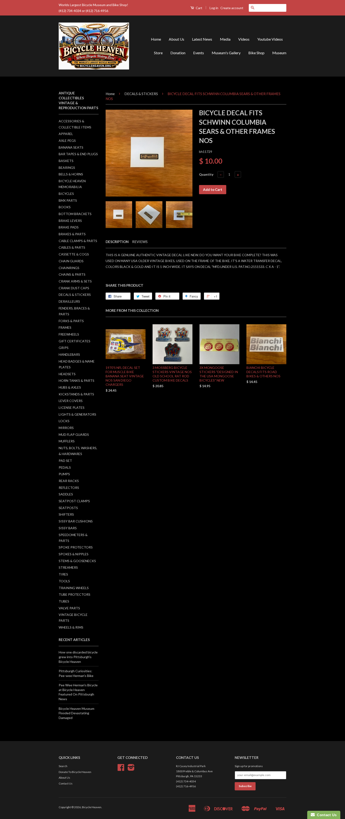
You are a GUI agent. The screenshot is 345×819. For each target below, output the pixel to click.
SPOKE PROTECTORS (76, 547)
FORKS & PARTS (71, 321)
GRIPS (64, 348)
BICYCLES (66, 194)
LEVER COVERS (71, 401)
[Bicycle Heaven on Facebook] (120, 769)
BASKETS (66, 161)
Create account (231, 8)
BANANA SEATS (71, 147)
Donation (177, 52)
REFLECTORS (69, 488)
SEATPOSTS (68, 508)
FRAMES (65, 327)
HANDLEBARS (69, 354)
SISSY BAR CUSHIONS (76, 521)
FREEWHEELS (69, 334)
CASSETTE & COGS (74, 254)
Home (156, 39)
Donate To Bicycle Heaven (75, 772)
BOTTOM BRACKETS (75, 214)
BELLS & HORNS (71, 174)
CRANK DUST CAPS (74, 288)
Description (117, 242)
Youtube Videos (270, 39)
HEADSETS (67, 374)
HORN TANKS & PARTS (76, 380)
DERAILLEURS (69, 301)
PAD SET (65, 461)
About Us (176, 39)
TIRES (63, 574)
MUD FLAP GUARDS (74, 435)
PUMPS (64, 474)
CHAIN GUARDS (71, 261)
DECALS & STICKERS (75, 295)
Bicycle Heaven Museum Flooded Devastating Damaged (76, 713)
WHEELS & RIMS (71, 627)
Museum (279, 52)
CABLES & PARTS (72, 247)
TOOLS (64, 581)
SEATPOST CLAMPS (74, 501)
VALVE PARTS (69, 608)
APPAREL (66, 134)
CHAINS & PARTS (72, 274)
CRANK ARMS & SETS (75, 281)
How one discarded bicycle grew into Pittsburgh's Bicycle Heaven (78, 656)
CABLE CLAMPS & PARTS (78, 241)
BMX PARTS (68, 200)
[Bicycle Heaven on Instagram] (131, 769)
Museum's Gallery (226, 52)
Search (63, 766)
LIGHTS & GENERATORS (77, 414)
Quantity (206, 174)
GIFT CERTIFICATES (74, 341)
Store (158, 52)
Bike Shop (256, 52)
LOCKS (64, 421)
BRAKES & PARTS (72, 234)
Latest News (202, 39)
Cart (198, 8)
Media (225, 39)
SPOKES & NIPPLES (73, 554)
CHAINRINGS (69, 268)
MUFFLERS (67, 441)
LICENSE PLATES (71, 408)
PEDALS (65, 467)
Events (198, 52)
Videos (243, 39)
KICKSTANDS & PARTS (76, 394)
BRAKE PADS (69, 227)
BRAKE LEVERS (70, 221)
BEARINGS (67, 168)
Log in (214, 8)
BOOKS (65, 207)
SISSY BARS (68, 528)
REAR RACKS (69, 481)
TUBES (64, 601)
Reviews (140, 242)
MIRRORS (66, 428)
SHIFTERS (66, 514)
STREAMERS (68, 567)
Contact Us (66, 783)
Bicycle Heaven (91, 807)
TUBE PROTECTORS (74, 594)
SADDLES (66, 494)
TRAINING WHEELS (74, 588)
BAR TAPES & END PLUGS (78, 154)
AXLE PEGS (67, 141)
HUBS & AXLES (70, 387)
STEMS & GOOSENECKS (77, 561)
